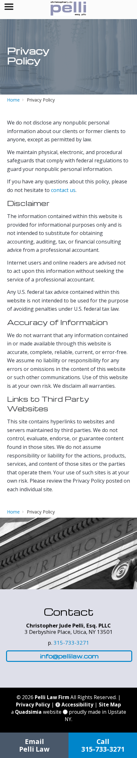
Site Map (110, 704)
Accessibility (76, 704)
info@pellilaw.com (69, 656)
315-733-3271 (71, 642)
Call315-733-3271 (103, 745)
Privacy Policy (33, 704)
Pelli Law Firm (52, 697)
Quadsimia (28, 712)
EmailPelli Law (34, 745)
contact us (63, 190)
